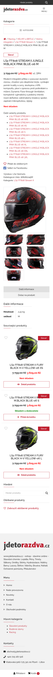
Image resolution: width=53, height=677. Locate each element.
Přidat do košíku (28, 417)
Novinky (10, 595)
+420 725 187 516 (15, 657)
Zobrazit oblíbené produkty (23, 508)
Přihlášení (20, 673)
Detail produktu (28, 384)
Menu (44, 11)
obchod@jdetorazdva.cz (18, 651)
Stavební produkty (18, 626)
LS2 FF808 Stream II (25, 42)
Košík (34, 673)
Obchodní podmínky (16, 609)
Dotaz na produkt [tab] (26, 295)
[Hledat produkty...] (46, 2)
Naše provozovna (14, 590)
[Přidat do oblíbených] (6, 337)
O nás (9, 604)
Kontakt (10, 600)
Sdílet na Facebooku (17, 168)
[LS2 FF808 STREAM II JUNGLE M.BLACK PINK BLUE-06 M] (25, 210)
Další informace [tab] (26, 289)
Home (9, 585)
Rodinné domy (16, 629)
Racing (11, 39)
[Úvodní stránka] (5, 39)
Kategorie (27, 30)
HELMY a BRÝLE (25, 39)
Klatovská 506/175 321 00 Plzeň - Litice (25, 662)
